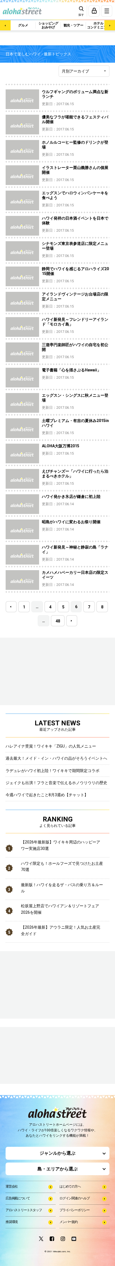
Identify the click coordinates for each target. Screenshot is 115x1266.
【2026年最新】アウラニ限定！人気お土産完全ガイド (60, 930)
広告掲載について (18, 1198)
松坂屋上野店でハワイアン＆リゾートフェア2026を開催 (60, 909)
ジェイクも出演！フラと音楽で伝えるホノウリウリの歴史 (56, 782)
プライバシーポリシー (74, 1210)
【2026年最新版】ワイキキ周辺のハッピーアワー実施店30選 (60, 845)
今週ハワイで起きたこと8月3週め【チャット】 (47, 795)
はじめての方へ (70, 1186)
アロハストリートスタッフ (24, 1210)
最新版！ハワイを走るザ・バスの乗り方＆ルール (62, 888)
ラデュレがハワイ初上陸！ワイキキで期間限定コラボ (52, 770)
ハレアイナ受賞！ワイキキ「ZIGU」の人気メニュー (51, 746)
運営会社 (12, 1186)
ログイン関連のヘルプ (74, 1198)
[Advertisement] (33, 1056)
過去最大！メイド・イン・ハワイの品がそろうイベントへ (56, 758)
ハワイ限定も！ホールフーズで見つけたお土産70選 (62, 866)
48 (58, 621)
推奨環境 (12, 1222)
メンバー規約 (68, 1222)
